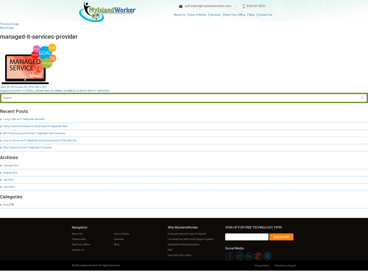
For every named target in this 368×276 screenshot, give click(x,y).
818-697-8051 (256, 6)
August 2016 (10, 172)
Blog (252, 14)
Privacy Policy (262, 265)
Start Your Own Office (179, 255)
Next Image (7, 27)
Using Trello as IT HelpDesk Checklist (23, 119)
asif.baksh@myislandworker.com (208, 6)
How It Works (197, 14)
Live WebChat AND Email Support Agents (190, 239)
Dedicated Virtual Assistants (183, 244)
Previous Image (9, 23)
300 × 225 (40, 87)
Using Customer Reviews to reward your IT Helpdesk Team (35, 126)
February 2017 (11, 165)
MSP (170, 249)
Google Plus (258, 256)
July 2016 (8, 179)
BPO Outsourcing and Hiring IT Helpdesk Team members (34, 133)
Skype (268, 256)
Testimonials (79, 239)
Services (215, 14)
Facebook (229, 256)
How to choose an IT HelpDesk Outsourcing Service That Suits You (40, 140)
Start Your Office (234, 14)
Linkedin (248, 256)
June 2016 (9, 186)
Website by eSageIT (285, 265)
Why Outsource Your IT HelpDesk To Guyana (27, 147)
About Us (180, 14)
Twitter (239, 256)
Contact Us (265, 14)
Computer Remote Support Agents (187, 233)
